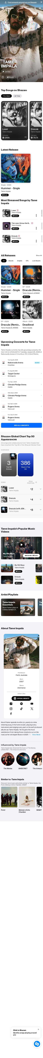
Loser (13, 210)
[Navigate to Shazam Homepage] (7, 8)
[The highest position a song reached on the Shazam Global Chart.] (36, 482)
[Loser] (19, 213)
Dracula (14, 236)
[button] (41, 2)
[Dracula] (19, 239)
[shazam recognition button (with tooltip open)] (37, 1044)
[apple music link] (10, 77)
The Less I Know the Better (22, 223)
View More (36, 735)
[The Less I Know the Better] (19, 226)
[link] (31, 555)
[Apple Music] (5, 195)
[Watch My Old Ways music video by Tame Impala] (21, 545)
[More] (36, 215)
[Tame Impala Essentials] (18, 607)
